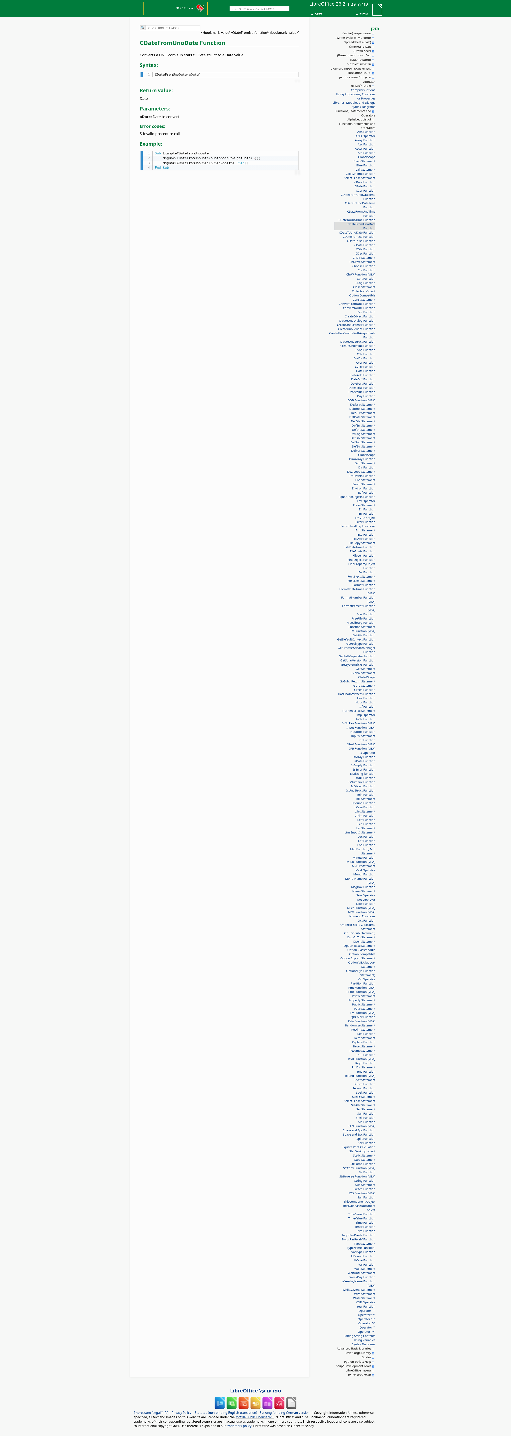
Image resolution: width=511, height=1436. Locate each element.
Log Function (366, 845)
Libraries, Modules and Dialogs (354, 102)
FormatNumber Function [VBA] (358, 599)
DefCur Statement (363, 413)
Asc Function (366, 144)
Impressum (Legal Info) (151, 1412)
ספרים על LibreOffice (255, 1390)
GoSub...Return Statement (357, 681)
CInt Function (366, 278)
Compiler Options (363, 90)
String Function (364, 1180)
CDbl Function (365, 249)
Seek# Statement (363, 1097)
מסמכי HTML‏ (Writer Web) (353, 38)
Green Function (364, 690)
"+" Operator (366, 1319)
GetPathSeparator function (357, 656)
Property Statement (362, 1000)
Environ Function (363, 488)
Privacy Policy (181, 1412)
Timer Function (365, 1227)
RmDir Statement (363, 1067)
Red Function (366, 1034)
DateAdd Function (363, 375)
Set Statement (365, 1109)
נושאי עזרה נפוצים (359, 1375)
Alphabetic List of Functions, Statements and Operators (357, 123)
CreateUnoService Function (356, 329)
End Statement (365, 480)
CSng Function (365, 350)
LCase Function (365, 807)
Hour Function (365, 702)
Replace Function (363, 1042)
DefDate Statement (362, 417)
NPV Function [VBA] (361, 912)
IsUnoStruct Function (360, 790)
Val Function (366, 1264)
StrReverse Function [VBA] (357, 1176)
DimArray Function (362, 459)
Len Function (366, 824)
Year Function (366, 1306)
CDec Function (365, 253)
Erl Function (367, 509)
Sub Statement (365, 1185)
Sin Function (366, 1122)
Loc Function (366, 836)
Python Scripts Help (357, 1361)
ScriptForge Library (358, 1353)
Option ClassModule (361, 950)
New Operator (365, 895)
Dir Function (366, 467)
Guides (366, 1357)
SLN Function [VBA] (362, 1126)
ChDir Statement (364, 258)
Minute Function (364, 857)
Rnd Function (366, 1071)
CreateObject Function (360, 316)
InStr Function (365, 719)
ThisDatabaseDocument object (359, 1208)
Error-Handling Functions (358, 526)
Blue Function (365, 165)
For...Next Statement (361, 576)
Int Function (367, 740)
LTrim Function (365, 815)
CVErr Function (365, 367)
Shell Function (365, 1118)
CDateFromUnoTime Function (361, 213)
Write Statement (364, 1298)
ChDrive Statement (362, 262)
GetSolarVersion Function (357, 660)
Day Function (366, 396)
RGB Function (366, 1055)
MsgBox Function (363, 887)
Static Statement (364, 1155)
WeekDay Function (362, 1277)
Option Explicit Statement (357, 958)
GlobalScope (366, 157)
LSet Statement (365, 811)
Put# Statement (364, 1008)
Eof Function (366, 492)
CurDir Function (364, 358)
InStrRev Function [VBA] (358, 723)
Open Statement (364, 941)
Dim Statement (365, 463)
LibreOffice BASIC (359, 73)
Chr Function (366, 270)
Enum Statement (364, 484)
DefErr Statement (363, 425)
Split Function (366, 1139)
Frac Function (366, 614)
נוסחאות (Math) (360, 60)
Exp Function (366, 534)
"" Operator (367, 1327)
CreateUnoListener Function (356, 325)
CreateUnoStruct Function (357, 341)
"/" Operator (366, 1323)
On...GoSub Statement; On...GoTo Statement (359, 935)
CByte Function (365, 186)
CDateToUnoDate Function (357, 232)
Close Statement (364, 287)
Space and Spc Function (359, 1130)
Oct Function (366, 920)
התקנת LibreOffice (358, 1370)
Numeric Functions (362, 916)
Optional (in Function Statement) (360, 973)
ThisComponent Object (359, 1201)
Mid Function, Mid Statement (362, 851)
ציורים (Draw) (362, 51)
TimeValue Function (361, 1218)
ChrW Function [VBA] (360, 274)
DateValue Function (362, 392)
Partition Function (363, 983)
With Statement (364, 1294)
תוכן (375, 28)
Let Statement (365, 828)
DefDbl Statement (363, 421)
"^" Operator (366, 1332)
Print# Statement (363, 996)
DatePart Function (363, 383)
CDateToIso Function (361, 241)
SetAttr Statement (363, 1105)
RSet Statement (365, 1080)
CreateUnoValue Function (357, 346)
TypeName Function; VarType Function (361, 1250)
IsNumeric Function (361, 782)
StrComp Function (363, 1164)
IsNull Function (365, 778)
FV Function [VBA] (363, 631)
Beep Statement (364, 161)
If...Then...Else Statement (358, 711)
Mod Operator (365, 870)
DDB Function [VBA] (361, 400)
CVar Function (365, 362)
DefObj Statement (363, 438)
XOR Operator (365, 1302)
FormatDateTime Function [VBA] (357, 591)
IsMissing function (362, 774)
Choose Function (363, 266)
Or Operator (366, 979)
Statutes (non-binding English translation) (226, 1412)
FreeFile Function (363, 618)
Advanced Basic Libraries (354, 1348)
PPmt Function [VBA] (361, 992)
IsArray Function (364, 757)
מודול (363, 14)
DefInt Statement (363, 430)
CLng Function (365, 283)
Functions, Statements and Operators (355, 113)
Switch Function (364, 1189)
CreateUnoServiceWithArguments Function (356, 335)
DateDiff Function (363, 379)
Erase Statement (364, 505)
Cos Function (366, 312)
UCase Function (364, 1260)
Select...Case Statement (359, 178)
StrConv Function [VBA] (359, 1168)
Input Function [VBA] (361, 727)
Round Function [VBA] (360, 1076)
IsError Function (364, 769)
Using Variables (364, 1340)
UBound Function (363, 1256)
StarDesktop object (362, 1151)
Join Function (366, 795)
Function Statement (362, 627)
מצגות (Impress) (360, 46)
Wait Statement (364, 1269)
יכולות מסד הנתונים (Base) (354, 55)
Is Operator (367, 753)
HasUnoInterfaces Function (356, 694)
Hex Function (366, 698)
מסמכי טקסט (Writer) (357, 33)
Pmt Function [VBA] (361, 987)
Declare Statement (362, 404)
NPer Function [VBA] (361, 908)
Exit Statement (365, 530)
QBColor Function (363, 1017)
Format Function (364, 585)
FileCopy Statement (362, 543)
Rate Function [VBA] (361, 1021)
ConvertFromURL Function (357, 304)
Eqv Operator (366, 501)
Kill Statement (365, 799)
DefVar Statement (363, 450)
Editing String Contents (359, 1336)
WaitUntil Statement (361, 1273)
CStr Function (366, 354)
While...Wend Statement (359, 1290)
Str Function (367, 1172)
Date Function (365, 371)
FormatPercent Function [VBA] (358, 608)
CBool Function (364, 182)
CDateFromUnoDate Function (361, 226)
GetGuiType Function (360, 643)
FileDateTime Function (360, 547)
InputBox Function (362, 732)
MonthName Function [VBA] (360, 880)
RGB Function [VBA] (361, 1059)
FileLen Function (364, 555)
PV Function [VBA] (362, 1013)
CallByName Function (360, 174)
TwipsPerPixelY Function (358, 1239)
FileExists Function (362, 551)
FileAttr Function (364, 539)
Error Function (365, 522)
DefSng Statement (363, 442)
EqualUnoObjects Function (357, 497)
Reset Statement (364, 1046)
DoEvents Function (362, 476)
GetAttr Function (364, 635)
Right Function (365, 1063)
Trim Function (365, 1231)
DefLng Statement (363, 434)
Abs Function (366, 132)
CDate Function (364, 245)
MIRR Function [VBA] (361, 862)
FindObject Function (361, 560)
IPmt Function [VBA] (361, 744)
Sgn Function (366, 1113)
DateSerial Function (362, 388)
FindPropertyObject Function (361, 566)
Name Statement (363, 891)
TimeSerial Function (361, 1214)
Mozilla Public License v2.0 (255, 1417)
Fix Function (366, 572)
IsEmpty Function (363, 765)
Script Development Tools (353, 1366)
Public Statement (363, 1004)
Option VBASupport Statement (361, 964)
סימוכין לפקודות (361, 86)
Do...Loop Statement (361, 471)
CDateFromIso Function (359, 237)
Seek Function (365, 1092)
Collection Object (363, 291)
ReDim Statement (363, 1029)
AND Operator (365, 136)
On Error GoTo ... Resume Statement (357, 927)
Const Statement (364, 299)
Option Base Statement (359, 946)
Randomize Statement (360, 1025)
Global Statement (363, 673)
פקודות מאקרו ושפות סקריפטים (351, 68)
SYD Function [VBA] (362, 1193)
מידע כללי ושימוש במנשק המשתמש (357, 79)
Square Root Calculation (359, 1147)
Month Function (364, 874)
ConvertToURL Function (359, 308)
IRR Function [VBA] (362, 748)
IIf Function (367, 706)
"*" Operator (366, 1315)
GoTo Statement (364, 685)
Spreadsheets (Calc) (357, 42)
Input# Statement (363, 736)
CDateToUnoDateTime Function (360, 205)
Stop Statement (364, 1160)
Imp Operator (365, 715)
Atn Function (366, 153)
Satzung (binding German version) (285, 1412)
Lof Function (366, 841)
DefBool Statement (362, 409)
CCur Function (365, 190)
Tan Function (366, 1197)
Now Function (365, 904)
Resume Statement (362, 1050)
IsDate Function (364, 761)
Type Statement (364, 1243)
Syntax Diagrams (363, 107)
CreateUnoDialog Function (357, 320)
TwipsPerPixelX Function (358, 1235)
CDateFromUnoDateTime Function (358, 197)
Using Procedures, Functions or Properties (355, 96)
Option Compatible (362, 295)
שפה (318, 14)
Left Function (366, 820)
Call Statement (365, 169)
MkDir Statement (363, 866)
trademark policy (239, 1426)
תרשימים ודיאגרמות (359, 64)
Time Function (365, 1222)
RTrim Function (365, 1084)
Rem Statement (364, 1038)
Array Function (365, 140)
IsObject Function (363, 786)
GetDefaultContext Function (356, 639)
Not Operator (366, 899)
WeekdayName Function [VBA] (358, 1283)
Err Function (366, 513)
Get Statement (365, 669)
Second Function (364, 1088)
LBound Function (363, 803)
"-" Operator (366, 1311)
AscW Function (365, 148)
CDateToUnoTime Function (357, 220)
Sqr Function (366, 1143)
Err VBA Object (365, 518)
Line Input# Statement (360, 832)
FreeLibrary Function (361, 623)
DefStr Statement (363, 446)
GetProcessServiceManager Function (356, 650)
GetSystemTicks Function (358, 664)
